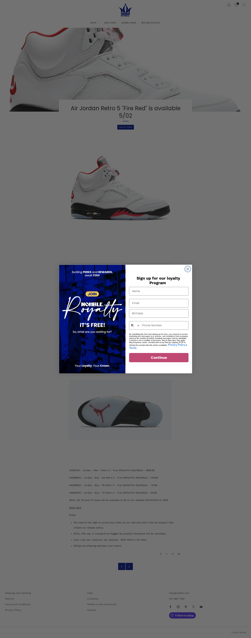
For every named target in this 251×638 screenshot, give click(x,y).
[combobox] (134, 325)
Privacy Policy (176, 344)
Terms (132, 347)
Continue (159, 357)
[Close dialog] (188, 269)
